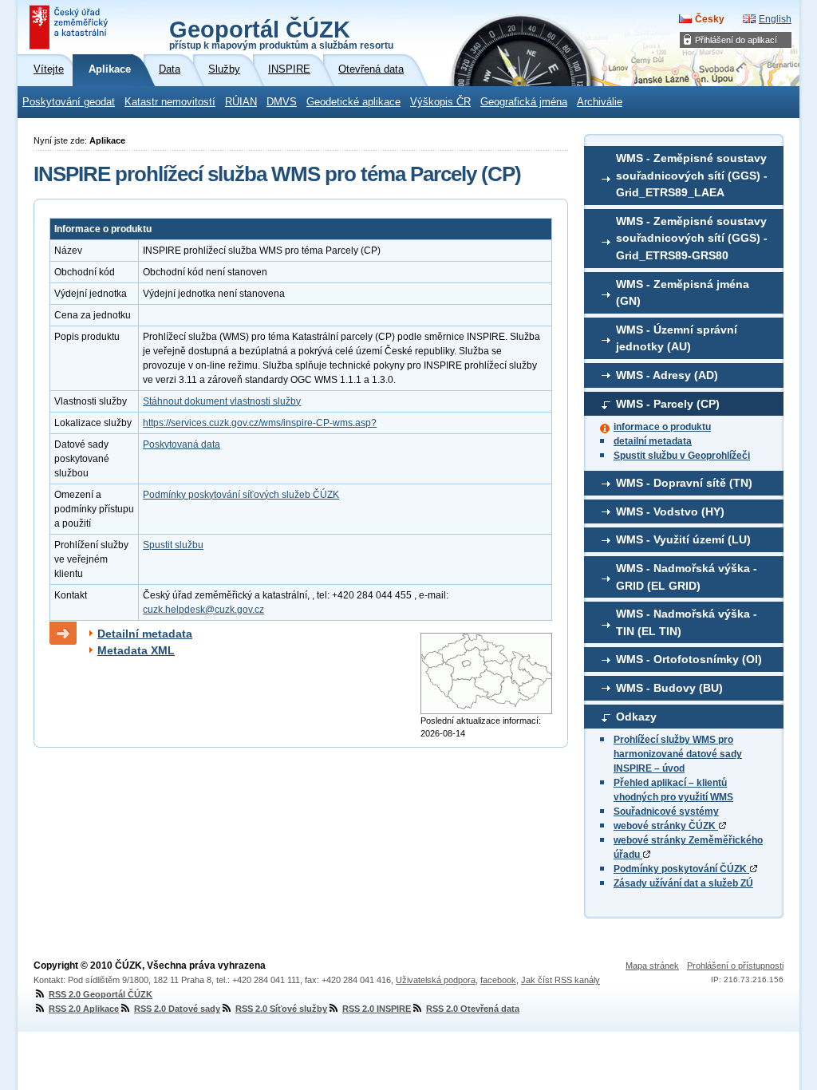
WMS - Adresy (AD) (667, 375)
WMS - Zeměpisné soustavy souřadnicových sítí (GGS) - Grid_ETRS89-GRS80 (692, 238)
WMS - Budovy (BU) (669, 687)
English (775, 19)
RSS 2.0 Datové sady (177, 1008)
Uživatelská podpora (436, 980)
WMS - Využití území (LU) (683, 539)
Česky (709, 19)
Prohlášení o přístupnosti (735, 965)
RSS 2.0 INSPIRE (376, 1008)
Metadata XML (136, 650)
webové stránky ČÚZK (666, 825)
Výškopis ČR (440, 102)
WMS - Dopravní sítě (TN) (684, 482)
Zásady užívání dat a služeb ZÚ (683, 883)
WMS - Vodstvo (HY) (670, 511)
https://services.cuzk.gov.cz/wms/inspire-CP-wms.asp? (260, 422)
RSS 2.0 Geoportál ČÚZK (100, 994)
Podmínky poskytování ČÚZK (681, 869)
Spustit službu (173, 545)
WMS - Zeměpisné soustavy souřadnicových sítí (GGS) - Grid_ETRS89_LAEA (692, 175)
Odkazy (636, 716)
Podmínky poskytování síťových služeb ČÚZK (241, 494)
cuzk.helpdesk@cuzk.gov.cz (203, 609)
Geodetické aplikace (353, 102)
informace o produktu (662, 426)
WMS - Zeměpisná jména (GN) (682, 293)
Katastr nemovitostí (169, 102)
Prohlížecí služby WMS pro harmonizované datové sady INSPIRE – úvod (678, 754)
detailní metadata (653, 441)
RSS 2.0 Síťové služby (281, 1008)
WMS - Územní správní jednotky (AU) (676, 338)
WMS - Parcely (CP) (668, 403)
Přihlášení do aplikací (736, 40)
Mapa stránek (652, 965)
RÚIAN (241, 102)
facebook (498, 980)
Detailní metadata (144, 633)
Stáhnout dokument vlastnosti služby (222, 401)
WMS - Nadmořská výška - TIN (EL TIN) (686, 622)
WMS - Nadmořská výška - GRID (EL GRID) (686, 577)
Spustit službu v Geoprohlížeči (682, 455)
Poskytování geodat (68, 102)
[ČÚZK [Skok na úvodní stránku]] (70, 27)
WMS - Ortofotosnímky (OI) (689, 659)
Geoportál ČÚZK (281, 33)
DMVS (281, 102)
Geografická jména (523, 102)
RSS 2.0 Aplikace (84, 1008)
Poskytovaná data (181, 444)
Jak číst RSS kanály (560, 980)
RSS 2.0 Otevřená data (472, 1008)
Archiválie (599, 102)
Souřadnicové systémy (666, 811)
